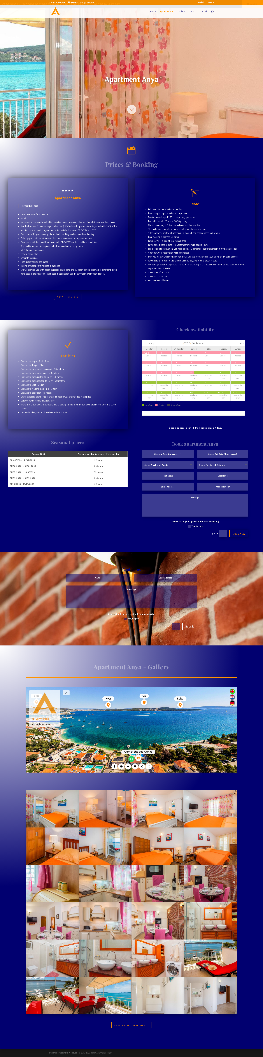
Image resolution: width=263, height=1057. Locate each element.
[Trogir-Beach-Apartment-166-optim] (158, 864)
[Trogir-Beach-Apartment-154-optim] (52, 976)
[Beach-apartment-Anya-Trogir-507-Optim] (52, 1013)
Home (153, 11)
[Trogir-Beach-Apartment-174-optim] (158, 1013)
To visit (204, 11)
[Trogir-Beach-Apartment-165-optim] (210, 864)
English (201, 2)
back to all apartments (131, 1024)
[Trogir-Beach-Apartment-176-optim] (210, 901)
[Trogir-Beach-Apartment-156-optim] (158, 938)
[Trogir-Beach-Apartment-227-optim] (158, 976)
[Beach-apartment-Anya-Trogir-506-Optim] (210, 976)
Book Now (239, 533)
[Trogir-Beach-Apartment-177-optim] (105, 976)
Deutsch (210, 2)
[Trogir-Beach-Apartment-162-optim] (210, 826)
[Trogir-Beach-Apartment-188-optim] (210, 1013)
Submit (190, 626)
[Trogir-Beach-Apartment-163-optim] (158, 826)
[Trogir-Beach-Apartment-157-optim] (105, 938)
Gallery (181, 11)
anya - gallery (68, 296)
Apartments (165, 11)
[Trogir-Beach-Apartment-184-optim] (105, 826)
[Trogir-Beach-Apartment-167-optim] (52, 826)
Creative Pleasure (68, 1052)
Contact (192, 11)
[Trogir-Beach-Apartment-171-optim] (105, 864)
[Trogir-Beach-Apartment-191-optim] (52, 864)
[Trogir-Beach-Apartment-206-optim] (52, 901)
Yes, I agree (197, 526)
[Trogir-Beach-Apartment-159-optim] (52, 938)
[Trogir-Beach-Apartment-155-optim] (210, 938)
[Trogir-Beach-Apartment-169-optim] (105, 1013)
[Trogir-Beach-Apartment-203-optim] (158, 901)
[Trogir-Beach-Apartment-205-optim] (105, 901)
